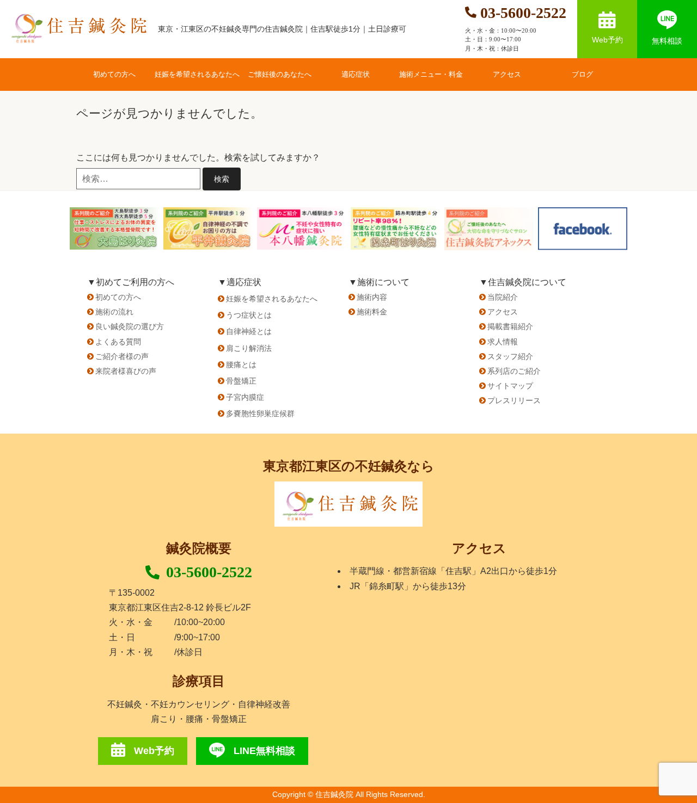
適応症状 (355, 74)
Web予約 (607, 39)
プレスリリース (514, 400)
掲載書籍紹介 (510, 326)
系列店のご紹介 (514, 371)
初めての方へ (114, 74)
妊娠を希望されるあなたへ (197, 74)
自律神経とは (249, 331)
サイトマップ (510, 385)
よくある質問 (118, 341)
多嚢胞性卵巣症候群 (260, 413)
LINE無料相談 (264, 750)
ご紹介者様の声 (122, 356)
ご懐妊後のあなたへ (279, 74)
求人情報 (502, 341)
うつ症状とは (249, 315)
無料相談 (667, 40)
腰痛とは (241, 364)
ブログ (582, 74)
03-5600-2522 (209, 572)
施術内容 (372, 297)
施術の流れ (114, 311)
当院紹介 (502, 297)
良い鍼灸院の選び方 (129, 326)
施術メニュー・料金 (431, 74)
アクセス (507, 74)
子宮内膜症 (245, 397)
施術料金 (372, 311)
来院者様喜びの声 (125, 371)
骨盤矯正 (241, 380)
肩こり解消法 (249, 348)
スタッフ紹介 (510, 356)
